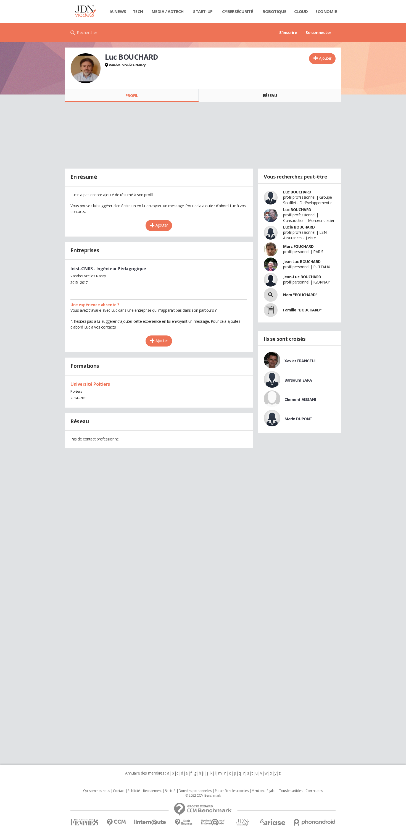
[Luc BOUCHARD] (85, 68)
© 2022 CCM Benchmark (203, 795)
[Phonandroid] (315, 822)
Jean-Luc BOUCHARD (302, 276)
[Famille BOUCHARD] (271, 310)
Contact (118, 791)
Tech (138, 11)
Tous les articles (290, 791)
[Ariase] (272, 822)
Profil (131, 95)
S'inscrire (288, 32)
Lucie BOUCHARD (299, 227)
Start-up (203, 11)
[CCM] (116, 822)
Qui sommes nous (96, 791)
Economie (326, 11)
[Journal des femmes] (84, 822)
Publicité (134, 791)
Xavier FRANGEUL (300, 360)
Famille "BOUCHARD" (302, 310)
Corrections (314, 791)
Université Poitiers (90, 384)
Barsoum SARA (298, 380)
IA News (118, 11)
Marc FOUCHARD (298, 246)
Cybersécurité (237, 11)
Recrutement (152, 791)
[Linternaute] (150, 822)
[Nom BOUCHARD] (271, 295)
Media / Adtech (168, 11)
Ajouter (325, 58)
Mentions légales (264, 791)
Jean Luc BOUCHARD (302, 261)
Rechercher (87, 32)
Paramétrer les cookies (232, 791)
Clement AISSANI (300, 399)
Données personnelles (195, 791)
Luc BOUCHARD (297, 192)
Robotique (274, 11)
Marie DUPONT (298, 418)
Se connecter (318, 32)
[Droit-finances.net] (184, 822)
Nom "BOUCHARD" (300, 294)
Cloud (301, 11)
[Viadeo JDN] (242, 822)
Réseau (270, 95)
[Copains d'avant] (213, 822)
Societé (170, 791)
